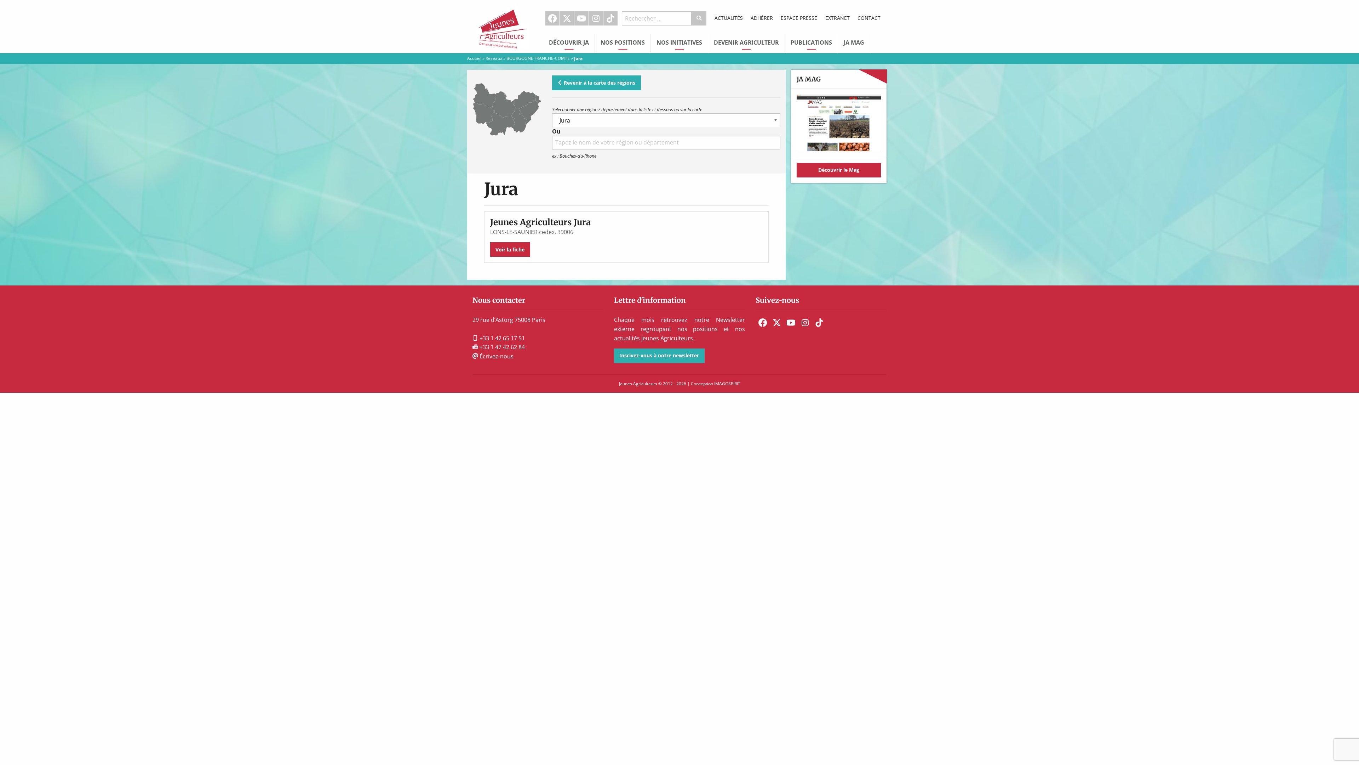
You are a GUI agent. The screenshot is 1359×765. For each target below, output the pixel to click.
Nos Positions (623, 42)
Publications (811, 42)
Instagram (596, 18)
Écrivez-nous (496, 356)
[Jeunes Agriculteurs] (502, 26)
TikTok (610, 18)
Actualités (729, 18)
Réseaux (494, 58)
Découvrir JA (569, 42)
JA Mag (854, 42)
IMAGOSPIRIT (727, 384)
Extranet (837, 18)
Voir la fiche (509, 249)
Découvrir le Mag (838, 169)
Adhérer (762, 18)
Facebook (552, 18)
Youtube (581, 18)
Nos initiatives (679, 42)
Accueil (474, 58)
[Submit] (699, 18)
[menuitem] (552, 18)
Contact (869, 18)
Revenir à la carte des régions (598, 82)
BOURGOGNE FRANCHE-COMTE (538, 58)
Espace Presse (799, 18)
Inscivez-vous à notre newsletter (659, 355)
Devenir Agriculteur (746, 42)
